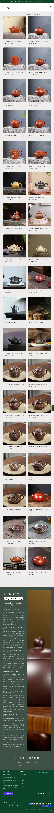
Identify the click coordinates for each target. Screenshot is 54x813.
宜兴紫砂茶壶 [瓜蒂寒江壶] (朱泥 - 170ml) (37, 572)
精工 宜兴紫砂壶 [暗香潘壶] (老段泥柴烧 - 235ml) (14, 415)
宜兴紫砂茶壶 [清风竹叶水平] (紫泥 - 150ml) (38, 322)
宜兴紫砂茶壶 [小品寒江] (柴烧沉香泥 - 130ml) (38, 353)
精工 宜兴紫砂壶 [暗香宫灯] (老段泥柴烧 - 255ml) (39, 446)
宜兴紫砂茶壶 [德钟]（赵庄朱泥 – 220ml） (13, 41)
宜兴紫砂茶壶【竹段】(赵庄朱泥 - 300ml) (13, 166)
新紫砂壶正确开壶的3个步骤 (9, 777)
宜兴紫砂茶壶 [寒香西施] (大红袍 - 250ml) (37, 291)
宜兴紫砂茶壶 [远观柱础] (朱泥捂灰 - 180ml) (13, 291)
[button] (2, 7)
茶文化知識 (22, 780)
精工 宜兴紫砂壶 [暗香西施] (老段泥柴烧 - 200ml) (14, 446)
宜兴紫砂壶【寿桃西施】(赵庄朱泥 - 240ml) (38, 72)
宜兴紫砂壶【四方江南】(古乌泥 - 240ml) (13, 541)
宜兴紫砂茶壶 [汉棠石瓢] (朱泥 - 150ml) (13, 572)
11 (32, 581)
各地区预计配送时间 (24, 774)
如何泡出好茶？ (6, 774)
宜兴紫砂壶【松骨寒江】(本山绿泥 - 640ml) (13, 259)
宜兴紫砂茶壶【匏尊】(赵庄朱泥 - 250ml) (13, 135)
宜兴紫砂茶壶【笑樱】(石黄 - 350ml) (36, 197)
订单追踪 (21, 783)
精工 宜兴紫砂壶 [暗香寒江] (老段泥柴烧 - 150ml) (14, 509)
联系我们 (21, 786)
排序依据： (29, 14)
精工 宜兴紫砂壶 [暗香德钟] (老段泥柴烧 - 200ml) (39, 384)
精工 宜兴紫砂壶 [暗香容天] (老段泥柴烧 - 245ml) (39, 415)
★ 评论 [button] (52, 408)
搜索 (20, 777)
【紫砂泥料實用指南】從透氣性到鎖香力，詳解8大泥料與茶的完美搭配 (10, 787)
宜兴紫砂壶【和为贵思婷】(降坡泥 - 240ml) (13, 228)
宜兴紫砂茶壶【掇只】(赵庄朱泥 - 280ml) (37, 104)
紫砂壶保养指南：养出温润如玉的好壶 (10, 781)
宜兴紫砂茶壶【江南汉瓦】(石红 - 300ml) (37, 541)
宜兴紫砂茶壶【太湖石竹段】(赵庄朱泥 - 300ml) (14, 72)
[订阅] (37, 765)
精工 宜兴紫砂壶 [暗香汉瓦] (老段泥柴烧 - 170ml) (39, 478)
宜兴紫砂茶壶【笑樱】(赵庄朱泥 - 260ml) (37, 166)
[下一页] (35, 581)
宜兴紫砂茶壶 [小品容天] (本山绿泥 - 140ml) (38, 259)
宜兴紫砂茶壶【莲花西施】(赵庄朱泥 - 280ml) (38, 41)
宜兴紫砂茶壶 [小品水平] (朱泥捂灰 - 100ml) (13, 353)
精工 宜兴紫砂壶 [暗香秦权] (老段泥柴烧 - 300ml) (14, 384)
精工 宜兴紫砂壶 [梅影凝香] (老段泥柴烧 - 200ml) (14, 478)
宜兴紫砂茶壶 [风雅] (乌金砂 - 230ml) (12, 322)
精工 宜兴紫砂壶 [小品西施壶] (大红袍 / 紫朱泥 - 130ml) (38, 510)
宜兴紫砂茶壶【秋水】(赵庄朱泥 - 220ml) (13, 104)
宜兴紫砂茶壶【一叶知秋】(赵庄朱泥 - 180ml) (38, 135)
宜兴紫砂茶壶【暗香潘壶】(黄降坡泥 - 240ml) (38, 228)
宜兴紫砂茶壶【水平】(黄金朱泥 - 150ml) (13, 197)
